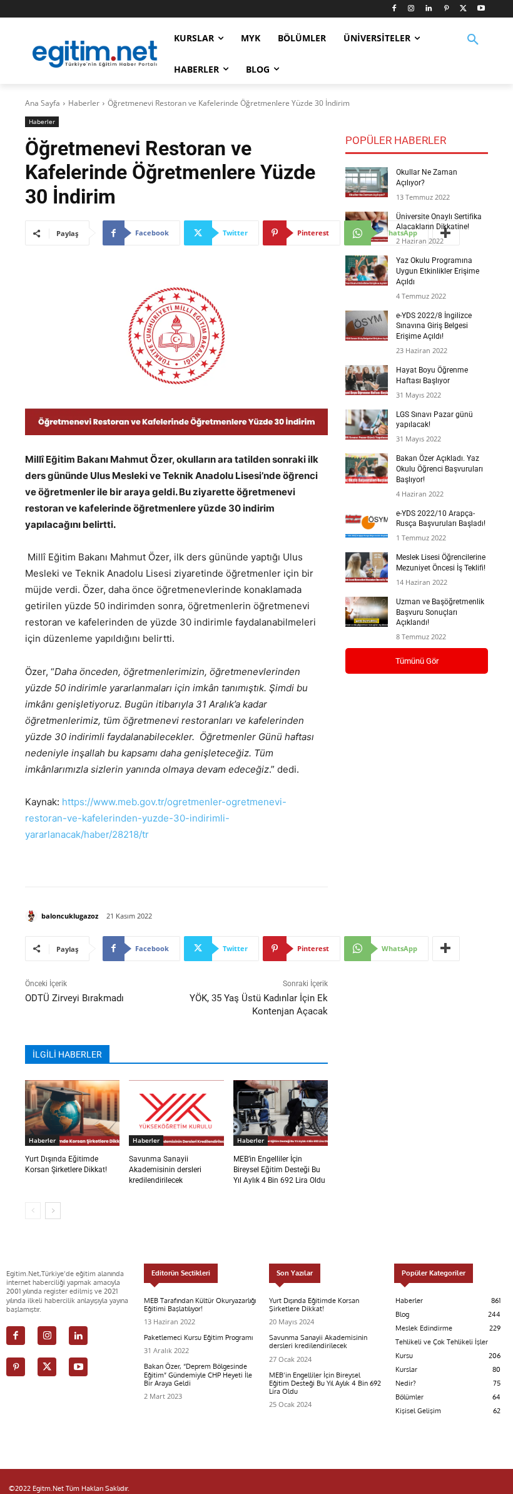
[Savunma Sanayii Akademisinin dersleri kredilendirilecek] (176, 1113)
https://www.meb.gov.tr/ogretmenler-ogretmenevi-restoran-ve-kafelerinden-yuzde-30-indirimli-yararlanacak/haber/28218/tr (156, 818)
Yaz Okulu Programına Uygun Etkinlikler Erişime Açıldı (437, 271)
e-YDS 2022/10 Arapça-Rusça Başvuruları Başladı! (440, 518)
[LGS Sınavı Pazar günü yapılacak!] (366, 425)
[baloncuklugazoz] (33, 916)
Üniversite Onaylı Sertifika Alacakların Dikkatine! (439, 222)
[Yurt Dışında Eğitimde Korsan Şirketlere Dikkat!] (72, 1113)
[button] (473, 48)
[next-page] (53, 1210)
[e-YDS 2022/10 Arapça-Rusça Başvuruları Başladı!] (366, 523)
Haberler (83, 103)
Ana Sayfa (42, 103)
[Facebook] (394, 9)
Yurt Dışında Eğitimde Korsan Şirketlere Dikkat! (314, 1304)
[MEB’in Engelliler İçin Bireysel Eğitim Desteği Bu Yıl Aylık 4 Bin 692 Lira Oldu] (280, 1113)
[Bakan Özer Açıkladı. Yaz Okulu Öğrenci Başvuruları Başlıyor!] (366, 468)
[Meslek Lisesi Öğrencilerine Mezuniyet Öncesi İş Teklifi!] (366, 567)
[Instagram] (411, 9)
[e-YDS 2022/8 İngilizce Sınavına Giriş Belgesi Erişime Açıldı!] (366, 326)
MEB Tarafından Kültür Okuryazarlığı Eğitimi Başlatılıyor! (200, 1304)
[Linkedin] (429, 9)
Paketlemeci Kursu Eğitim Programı (198, 1337)
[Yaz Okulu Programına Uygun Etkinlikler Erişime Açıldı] (366, 270)
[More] (446, 948)
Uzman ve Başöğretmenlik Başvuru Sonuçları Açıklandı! (440, 612)
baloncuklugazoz (69, 915)
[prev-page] (33, 1210)
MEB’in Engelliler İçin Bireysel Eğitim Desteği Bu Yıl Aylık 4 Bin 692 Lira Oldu (279, 1170)
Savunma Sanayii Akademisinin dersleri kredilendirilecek (165, 1170)
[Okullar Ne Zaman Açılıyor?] (366, 182)
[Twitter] (463, 9)
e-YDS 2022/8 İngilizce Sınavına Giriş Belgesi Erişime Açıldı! (434, 326)
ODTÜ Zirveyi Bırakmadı (74, 998)
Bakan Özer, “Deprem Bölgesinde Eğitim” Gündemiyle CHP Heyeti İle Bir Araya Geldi (198, 1374)
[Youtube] (481, 9)
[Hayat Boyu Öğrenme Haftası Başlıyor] (366, 380)
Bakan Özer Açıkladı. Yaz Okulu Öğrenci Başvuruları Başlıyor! (439, 469)
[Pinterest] (446, 9)
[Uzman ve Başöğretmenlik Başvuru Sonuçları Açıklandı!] (366, 612)
